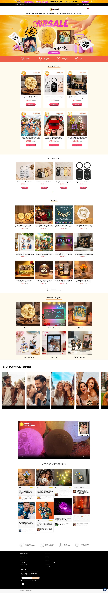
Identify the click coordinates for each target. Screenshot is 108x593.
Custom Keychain (66, 13)
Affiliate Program (48, 566)
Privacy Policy (22, 562)
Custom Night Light (50, 13)
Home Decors (58, 13)
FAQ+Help (47, 560)
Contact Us (47, 558)
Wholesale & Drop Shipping (50, 562)
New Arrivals (79, 13)
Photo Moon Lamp (30, 13)
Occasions (73, 13)
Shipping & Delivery (23, 564)
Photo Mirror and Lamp (40, 13)
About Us (47, 555)
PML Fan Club (48, 564)
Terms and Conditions (24, 560)
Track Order (87, 4)
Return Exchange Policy (24, 558)
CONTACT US (78, 4)
